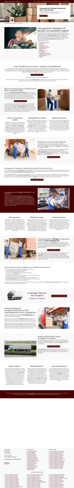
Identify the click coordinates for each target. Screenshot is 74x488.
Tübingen (43, 55)
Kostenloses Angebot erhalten (37, 74)
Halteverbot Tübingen (31, 456)
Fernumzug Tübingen (31, 453)
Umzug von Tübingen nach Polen (55, 453)
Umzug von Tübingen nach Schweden (56, 454)
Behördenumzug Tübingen (32, 466)
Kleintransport (17, 368)
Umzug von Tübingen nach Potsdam (12, 483)
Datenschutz (7, 463)
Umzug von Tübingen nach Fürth (55, 479)
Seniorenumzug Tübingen (32, 459)
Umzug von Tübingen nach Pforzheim (56, 484)
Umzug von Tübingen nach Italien (55, 459)
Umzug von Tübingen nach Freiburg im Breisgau (36, 481)
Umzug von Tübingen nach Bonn (11, 475)
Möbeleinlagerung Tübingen (32, 458)
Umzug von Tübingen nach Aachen (34, 475)
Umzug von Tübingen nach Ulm (55, 483)
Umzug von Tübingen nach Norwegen (56, 452)
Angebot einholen (43, 15)
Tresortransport (41, 254)
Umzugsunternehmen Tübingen (12, 1)
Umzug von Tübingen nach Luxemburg (56, 451)
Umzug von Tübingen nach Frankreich (56, 462)
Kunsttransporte (64, 252)
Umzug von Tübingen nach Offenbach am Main (58, 478)
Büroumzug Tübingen (31, 452)
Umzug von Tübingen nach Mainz (33, 484)
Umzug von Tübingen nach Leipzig (11, 478)
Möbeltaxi (43, 48)
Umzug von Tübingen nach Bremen (12, 479)
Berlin (19, 219)
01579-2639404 (9, 455)
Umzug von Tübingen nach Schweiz (56, 468)
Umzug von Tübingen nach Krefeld (34, 483)
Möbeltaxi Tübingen (31, 464)
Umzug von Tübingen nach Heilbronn (56, 481)
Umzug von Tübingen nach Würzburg (56, 480)
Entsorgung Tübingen (31, 462)
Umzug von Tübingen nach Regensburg (57, 474)
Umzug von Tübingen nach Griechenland (57, 458)
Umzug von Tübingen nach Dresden (12, 481)
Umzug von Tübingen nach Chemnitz (34, 478)
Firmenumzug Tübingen (31, 454)
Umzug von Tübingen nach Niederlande (57, 460)
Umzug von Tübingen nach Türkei (55, 456)
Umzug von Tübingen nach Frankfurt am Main (14, 486)
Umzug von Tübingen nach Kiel (33, 477)
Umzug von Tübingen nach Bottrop (56, 486)
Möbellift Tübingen (31, 469)
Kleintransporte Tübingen (32, 463)
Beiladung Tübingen (31, 468)
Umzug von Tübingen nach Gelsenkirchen (35, 474)
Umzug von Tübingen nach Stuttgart (12, 484)
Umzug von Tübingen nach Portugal (56, 465)
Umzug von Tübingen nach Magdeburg (34, 480)
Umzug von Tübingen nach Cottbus (12, 480)
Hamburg (29, 223)
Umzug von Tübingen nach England (56, 457)
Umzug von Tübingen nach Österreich (56, 463)
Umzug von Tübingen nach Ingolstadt (56, 477)
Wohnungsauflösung (43, 45)
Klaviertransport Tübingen (32, 457)
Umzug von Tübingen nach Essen (11, 477)
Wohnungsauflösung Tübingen (33, 460)
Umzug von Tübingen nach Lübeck (33, 485)
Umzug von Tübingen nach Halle (33, 479)
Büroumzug (41, 49)
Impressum (6, 462)
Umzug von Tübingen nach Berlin (11, 474)
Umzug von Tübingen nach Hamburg (12, 485)
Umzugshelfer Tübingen (32, 465)
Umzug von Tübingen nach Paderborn (56, 475)
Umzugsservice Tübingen (32, 451)
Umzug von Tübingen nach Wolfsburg (56, 485)
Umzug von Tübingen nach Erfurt (33, 486)
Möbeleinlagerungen (43, 50)
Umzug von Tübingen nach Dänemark (56, 464)
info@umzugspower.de (11, 456)
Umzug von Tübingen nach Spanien (56, 466)
